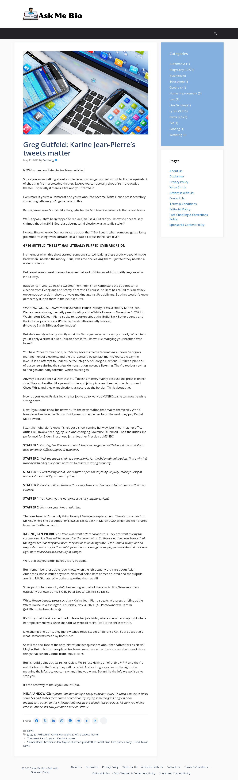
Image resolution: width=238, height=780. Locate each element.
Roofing (175, 129)
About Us (176, 171)
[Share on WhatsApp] (61, 720)
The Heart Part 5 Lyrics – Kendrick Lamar (51, 738)
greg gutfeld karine (38, 734)
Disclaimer (177, 176)
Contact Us (177, 198)
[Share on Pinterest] (70, 720)
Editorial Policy (180, 209)
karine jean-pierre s (62, 734)
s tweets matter (89, 734)
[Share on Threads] (95, 720)
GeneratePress (40, 772)
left (77, 734)
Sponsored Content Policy (187, 225)
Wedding (176, 135)
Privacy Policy (179, 182)
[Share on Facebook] (36, 720)
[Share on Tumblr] (86, 720)
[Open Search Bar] (215, 33)
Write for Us (178, 187)
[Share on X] (45, 720)
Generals (176, 87)
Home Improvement (183, 93)
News (30, 730)
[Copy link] (103, 720)
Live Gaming (178, 105)
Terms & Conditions (183, 204)
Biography (177, 70)
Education (177, 81)
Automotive (178, 64)
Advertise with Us (181, 193)
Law (172, 99)
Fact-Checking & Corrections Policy (134, 773)
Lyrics (174, 111)
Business (176, 76)
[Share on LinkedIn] (53, 720)
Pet (172, 123)
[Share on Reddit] (78, 720)
